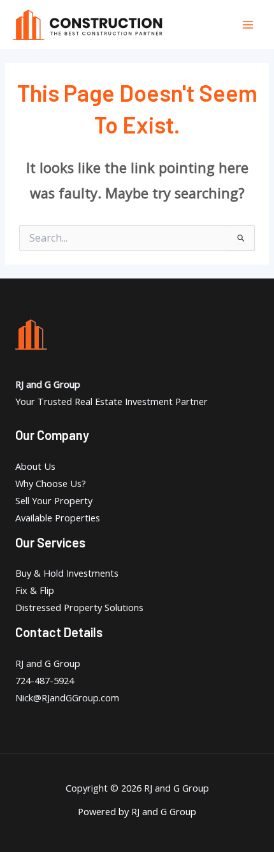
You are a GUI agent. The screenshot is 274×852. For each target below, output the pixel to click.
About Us (35, 466)
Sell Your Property (53, 500)
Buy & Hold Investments (67, 573)
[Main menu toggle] (247, 24)
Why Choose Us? (50, 483)
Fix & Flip (34, 590)
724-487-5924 (44, 680)
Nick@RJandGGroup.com (67, 697)
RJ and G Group (47, 663)
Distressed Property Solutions (79, 607)
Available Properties (57, 517)
